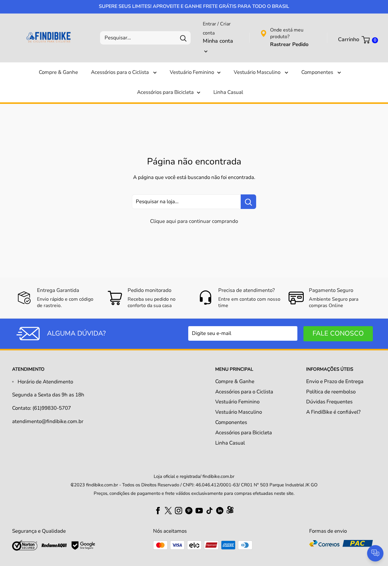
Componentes (317, 72)
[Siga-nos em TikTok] (209, 510)
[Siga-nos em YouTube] (199, 510)
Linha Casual (228, 92)
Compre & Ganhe (58, 72)
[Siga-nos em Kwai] (230, 511)
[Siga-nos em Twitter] (168, 510)
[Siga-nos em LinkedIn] (219, 510)
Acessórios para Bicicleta (165, 92)
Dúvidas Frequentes (329, 401)
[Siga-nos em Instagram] (178, 510)
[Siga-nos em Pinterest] (188, 510)
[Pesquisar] (183, 38)
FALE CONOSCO (338, 333)
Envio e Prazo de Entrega (334, 381)
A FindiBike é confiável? (333, 412)
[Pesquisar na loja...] (248, 201)
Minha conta (218, 41)
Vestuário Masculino (258, 72)
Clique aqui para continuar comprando (194, 221)
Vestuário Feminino (192, 72)
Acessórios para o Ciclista (120, 72)
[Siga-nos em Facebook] (158, 510)
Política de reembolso (331, 391)
